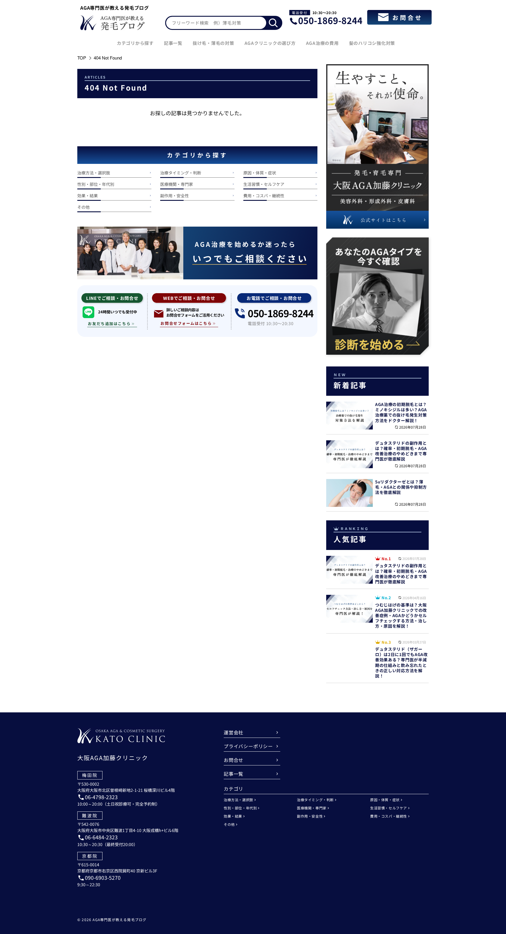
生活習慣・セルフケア (263, 184)
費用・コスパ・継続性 (263, 195)
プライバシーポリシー (248, 746)
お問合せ (233, 759)
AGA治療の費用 (322, 43)
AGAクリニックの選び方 (270, 43)
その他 (83, 207)
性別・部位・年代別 (95, 184)
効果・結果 (87, 195)
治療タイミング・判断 (180, 173)
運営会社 (233, 732)
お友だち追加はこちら (109, 323)
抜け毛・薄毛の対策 (213, 43)
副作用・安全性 (174, 195)
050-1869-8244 (330, 20)
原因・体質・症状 (259, 173)
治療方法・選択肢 (93, 173)
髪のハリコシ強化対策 (372, 43)
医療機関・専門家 (176, 184)
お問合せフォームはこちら (186, 323)
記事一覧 (173, 43)
